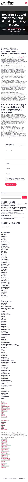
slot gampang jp (5, 375)
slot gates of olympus (6, 445)
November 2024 (5, 264)
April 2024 (4, 275)
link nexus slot (4, 452)
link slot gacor (4, 463)
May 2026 (3, 238)
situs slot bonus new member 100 (10, 345)
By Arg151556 (13, 48)
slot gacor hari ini (5, 373)
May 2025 (3, 254)
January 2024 (5, 280)
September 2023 (5, 287)
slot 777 (3, 352)
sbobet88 (3, 339)
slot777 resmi (4, 443)
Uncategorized (15, 28)
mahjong (3, 324)
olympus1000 (4, 332)
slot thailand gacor (5, 466)
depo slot (3, 461)
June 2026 (4, 236)
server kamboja (4, 449)
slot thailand (4, 386)
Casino (3, 311)
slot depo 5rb (4, 368)
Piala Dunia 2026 (5, 334)
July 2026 (3, 234)
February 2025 (5, 259)
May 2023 (3, 293)
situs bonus (4, 341)
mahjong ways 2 (5, 329)
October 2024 (4, 266)
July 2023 (3, 290)
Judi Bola (3, 319)
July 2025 (3, 251)
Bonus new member (5, 458)
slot (2, 426)
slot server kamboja (6, 385)
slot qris (3, 383)
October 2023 (4, 285)
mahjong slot (21, 57)
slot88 (2, 412)
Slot (2, 349)
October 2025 (4, 246)
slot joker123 (4, 442)
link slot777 (4, 321)
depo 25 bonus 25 (6, 314)
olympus (3, 424)
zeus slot (3, 398)
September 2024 (5, 267)
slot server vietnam (5, 407)
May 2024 (3, 274)
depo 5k (3, 316)
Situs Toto (4, 347)
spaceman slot (5, 391)
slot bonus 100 (5, 359)
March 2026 (4, 241)
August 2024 (4, 269)
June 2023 (4, 292)
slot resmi (3, 413)
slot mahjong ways (6, 380)
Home (8, 28)
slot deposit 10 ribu (5, 448)
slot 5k (3, 350)
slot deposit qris (4, 457)
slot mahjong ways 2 (6, 382)
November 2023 (5, 284)
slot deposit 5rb (5, 370)
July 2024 (3, 270)
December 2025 (5, 243)
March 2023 (4, 297)
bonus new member (5, 409)
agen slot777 (4, 303)
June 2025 (4, 252)
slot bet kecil (4, 355)
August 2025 (4, 249)
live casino (4, 323)
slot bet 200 (4, 354)
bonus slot (4, 309)
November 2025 (5, 244)
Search (3, 193)
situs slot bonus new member (9, 344)
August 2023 (4, 288)
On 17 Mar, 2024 (4, 48)
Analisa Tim (4, 305)
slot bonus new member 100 (8, 362)
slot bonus (4, 357)
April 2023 (3, 295)
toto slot (3, 395)
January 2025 (4, 261)
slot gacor (4, 372)
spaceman (4, 390)
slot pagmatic (4, 410)
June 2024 (4, 272)
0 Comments (15, 49)
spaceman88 (4, 393)
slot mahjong (4, 378)
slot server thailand (5, 406)
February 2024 (5, 279)
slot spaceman (4, 455)
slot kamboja (4, 377)
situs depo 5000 (5, 342)
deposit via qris (5, 318)
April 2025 (3, 256)
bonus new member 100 (7, 308)
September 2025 (5, 248)
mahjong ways (5, 327)
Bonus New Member (6, 306)
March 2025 (4, 257)
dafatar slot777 (5, 313)
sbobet (3, 337)
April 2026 (4, 239)
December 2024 (5, 262)
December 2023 (5, 282)
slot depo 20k (4, 365)
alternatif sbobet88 (5, 460)
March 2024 (4, 277)
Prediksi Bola (4, 336)
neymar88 (4, 331)
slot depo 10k (4, 364)
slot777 (3, 388)
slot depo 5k (4, 367)
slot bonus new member (7, 360)
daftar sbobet (4, 440)
